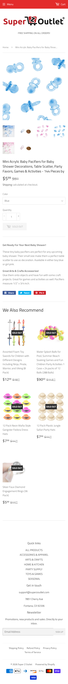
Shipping (7, 185)
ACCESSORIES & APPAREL (34, 555)
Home (6, 47)
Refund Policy (33, 648)
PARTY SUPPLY (34, 569)
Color (5, 194)
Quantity (7, 210)
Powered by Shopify (45, 664)
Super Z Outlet (25, 664)
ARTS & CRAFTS (34, 560)
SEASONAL (34, 579)
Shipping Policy (16, 648)
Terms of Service (33, 652)
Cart (62, 4)
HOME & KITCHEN (34, 564)
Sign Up (59, 631)
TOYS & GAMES (34, 574)
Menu (10, 4)
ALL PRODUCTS (34, 550)
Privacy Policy (49, 648)
